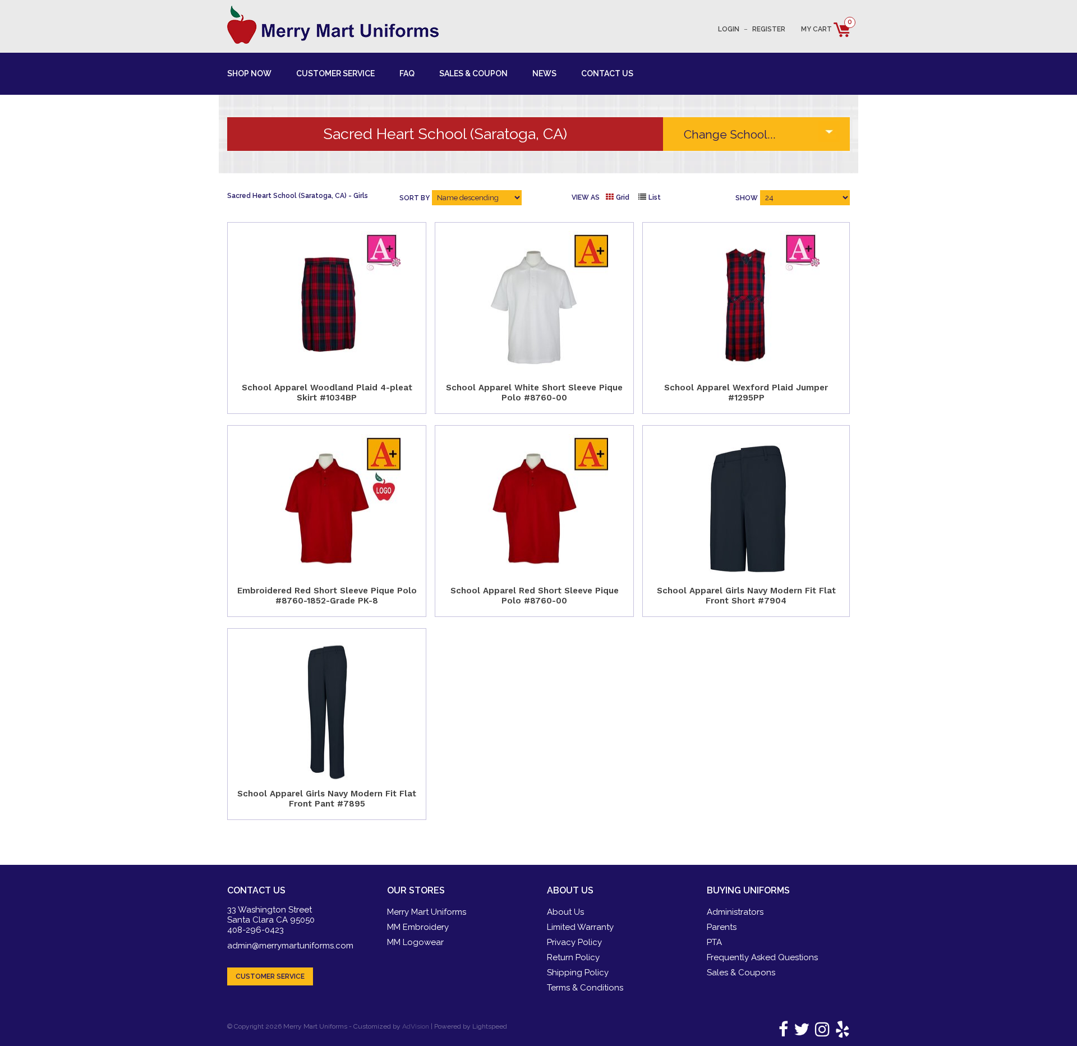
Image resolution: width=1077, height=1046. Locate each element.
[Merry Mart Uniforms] (333, 25)
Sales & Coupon (473, 73)
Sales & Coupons (741, 972)
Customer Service (335, 73)
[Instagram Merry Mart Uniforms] (820, 1032)
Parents (722, 927)
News (544, 73)
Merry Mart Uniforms (426, 912)
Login (728, 29)
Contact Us (607, 73)
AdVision (415, 1026)
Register (768, 29)
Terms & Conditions (585, 988)
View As (586, 197)
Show (746, 198)
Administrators (735, 912)
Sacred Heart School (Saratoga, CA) (287, 196)
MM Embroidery (418, 927)
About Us (565, 912)
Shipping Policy (578, 972)
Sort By (414, 198)
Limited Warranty (580, 927)
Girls (360, 196)
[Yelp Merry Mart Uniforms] (840, 1032)
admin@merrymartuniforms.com (290, 946)
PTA (714, 942)
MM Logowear (415, 942)
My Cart (825, 29)
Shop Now (249, 73)
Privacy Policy (574, 942)
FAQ (407, 73)
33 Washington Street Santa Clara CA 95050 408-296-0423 (271, 920)
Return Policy (573, 957)
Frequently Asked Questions (762, 957)
